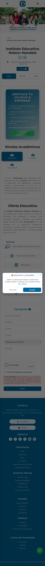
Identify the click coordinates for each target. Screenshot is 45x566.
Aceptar (32, 290)
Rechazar (13, 290)
